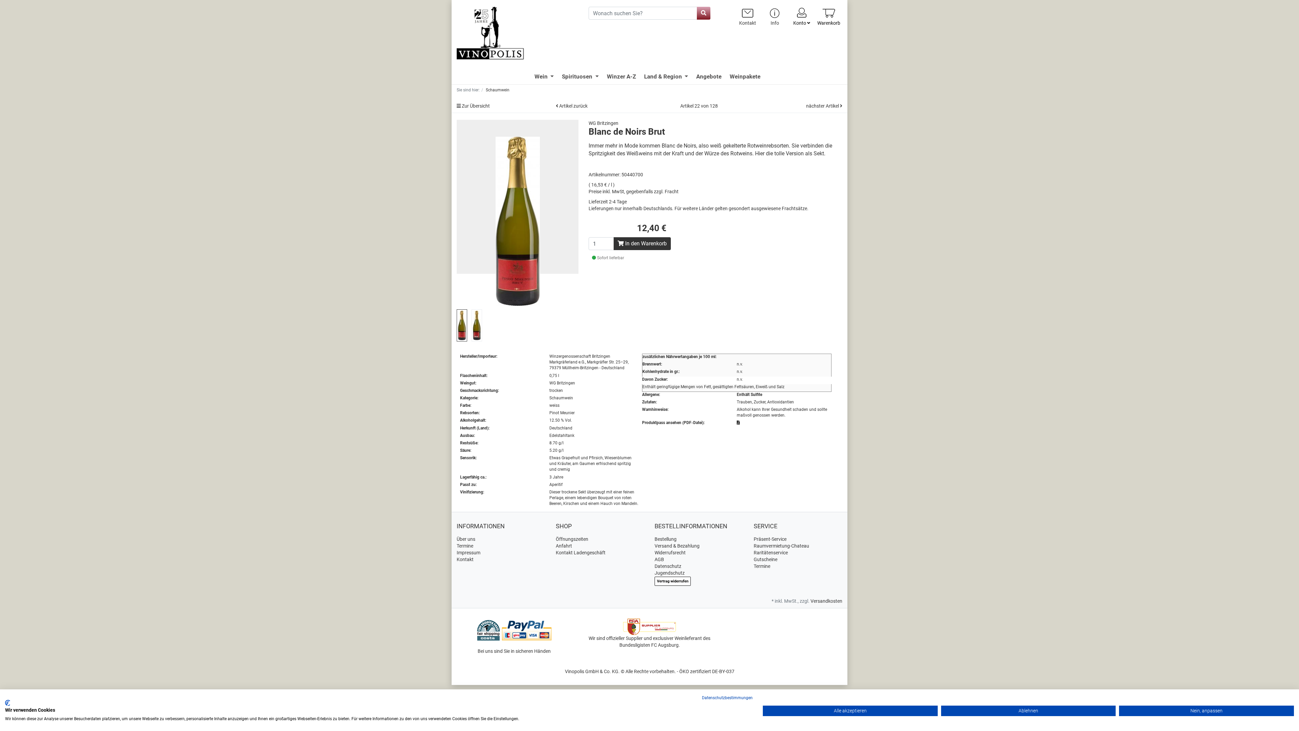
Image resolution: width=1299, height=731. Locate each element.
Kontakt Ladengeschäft (581, 552)
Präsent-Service (770, 539)
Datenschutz (668, 566)
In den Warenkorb (645, 243)
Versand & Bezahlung (677, 546)
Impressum (468, 552)
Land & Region (663, 76)
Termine (465, 546)
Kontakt (465, 559)
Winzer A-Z (621, 76)
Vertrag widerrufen (672, 581)
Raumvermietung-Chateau (781, 546)
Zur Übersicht (475, 106)
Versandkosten (826, 601)
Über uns (466, 539)
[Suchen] (703, 13)
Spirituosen (578, 76)
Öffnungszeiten (572, 539)
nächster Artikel (823, 106)
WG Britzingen (603, 123)
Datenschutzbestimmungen (727, 697)
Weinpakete (745, 76)
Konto (800, 23)
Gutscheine (765, 559)
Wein (541, 76)
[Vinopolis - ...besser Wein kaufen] (517, 33)
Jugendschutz (670, 573)
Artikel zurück (573, 106)
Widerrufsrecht (670, 552)
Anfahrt (564, 546)
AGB (659, 559)
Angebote (709, 76)
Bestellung (666, 539)
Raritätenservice (771, 552)
